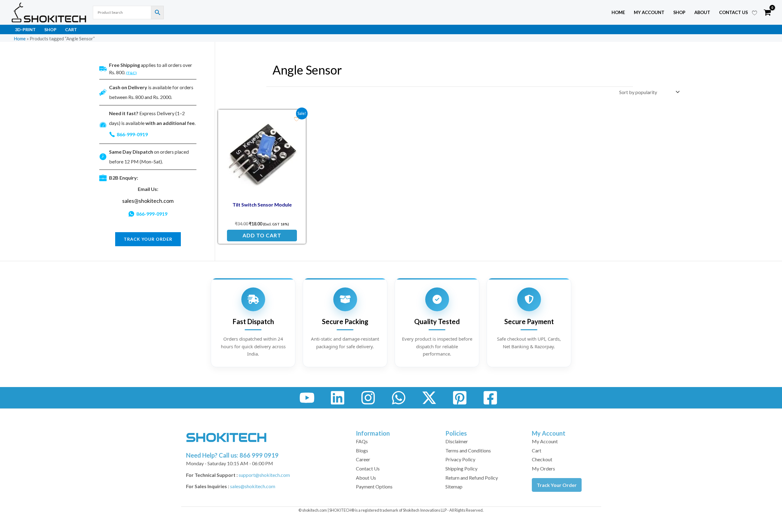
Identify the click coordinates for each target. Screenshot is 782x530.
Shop (679, 12)
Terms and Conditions (468, 450)
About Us (366, 478)
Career (363, 459)
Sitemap (453, 486)
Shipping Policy (461, 468)
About (702, 12)
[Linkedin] (337, 397)
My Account (545, 441)
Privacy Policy (460, 459)
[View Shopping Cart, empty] (767, 12)
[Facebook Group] (490, 397)
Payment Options (374, 486)
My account (649, 12)
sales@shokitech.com (148, 201)
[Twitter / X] (429, 397)
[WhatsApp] (398, 397)
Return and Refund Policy (471, 478)
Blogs (362, 450)
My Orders (543, 468)
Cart (71, 29)
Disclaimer (456, 441)
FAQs (362, 441)
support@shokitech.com (264, 475)
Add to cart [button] (262, 235)
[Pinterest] (459, 397)
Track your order (148, 239)
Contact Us (733, 12)
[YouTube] (307, 397)
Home (618, 12)
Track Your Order (557, 485)
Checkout (542, 459)
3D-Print (25, 29)
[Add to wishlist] (296, 119)
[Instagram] (368, 397)
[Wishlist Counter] (754, 12)
